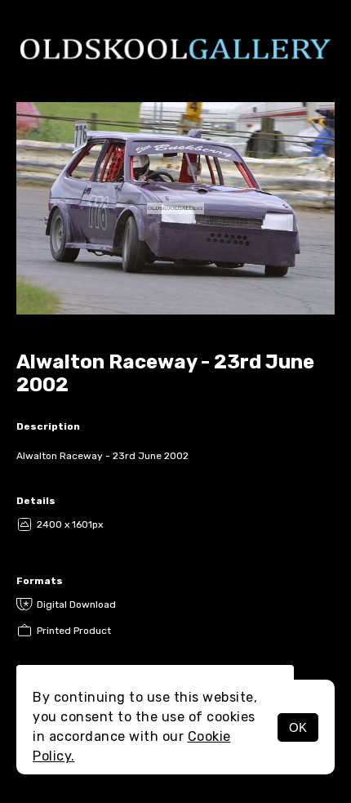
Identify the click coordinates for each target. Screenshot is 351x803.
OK (298, 727)
